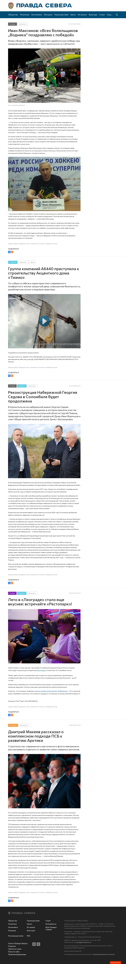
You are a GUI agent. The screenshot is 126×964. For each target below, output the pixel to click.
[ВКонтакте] (9, 252)
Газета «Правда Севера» (18, 943)
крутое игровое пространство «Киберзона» (51, 691)
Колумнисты (50, 924)
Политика (24, 14)
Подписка (12, 946)
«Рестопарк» (41, 670)
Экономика (36, 14)
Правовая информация (17, 954)
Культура (93, 14)
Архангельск (22, 24)
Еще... (110, 14)
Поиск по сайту (14, 952)
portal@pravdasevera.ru (83, 942)
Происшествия (61, 14)
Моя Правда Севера (51, 928)
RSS (28, 936)
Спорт (102, 14)
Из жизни (82, 14)
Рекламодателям (15, 936)
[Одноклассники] (12, 252)
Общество (13, 14)
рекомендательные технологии (104, 954)
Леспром (48, 14)
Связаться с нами (14, 949)
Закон (73, 14)
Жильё (32, 262)
